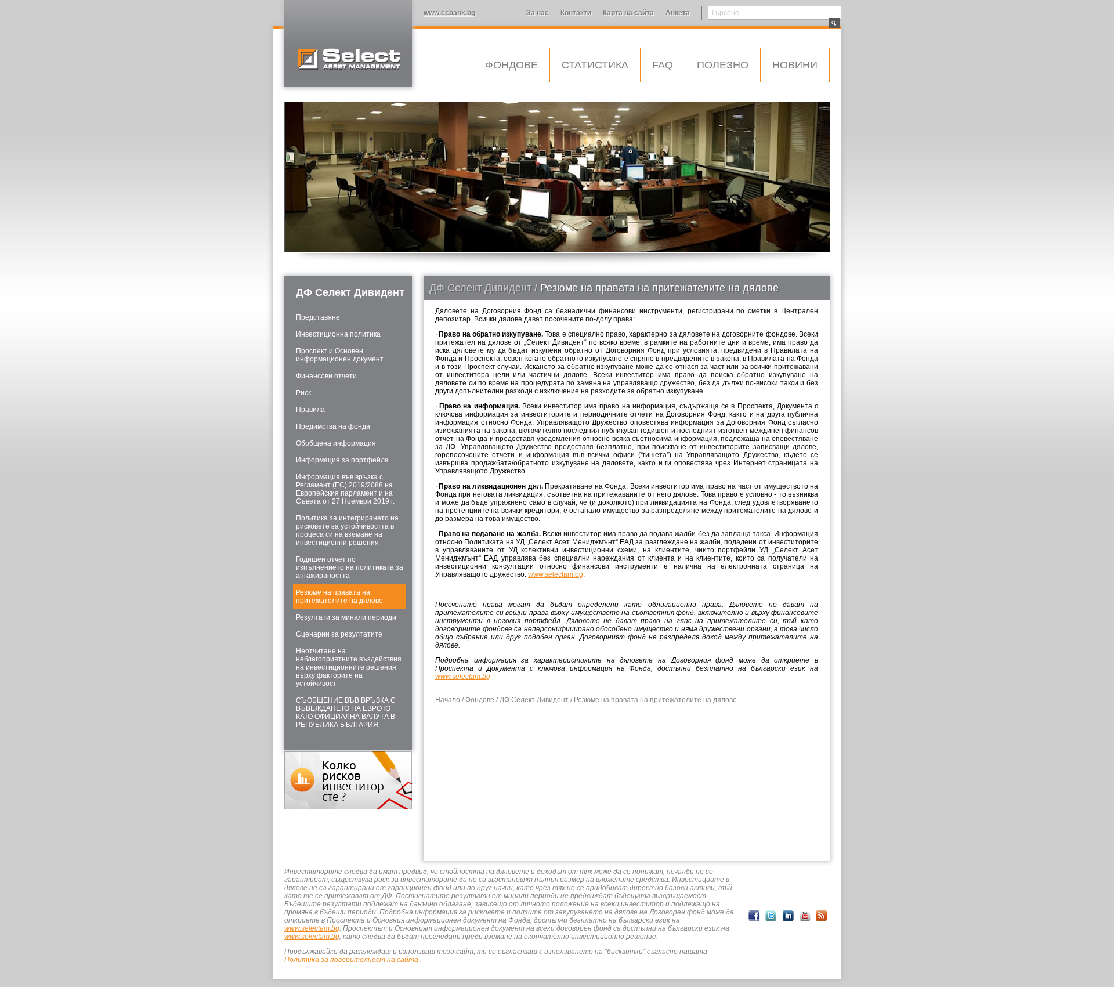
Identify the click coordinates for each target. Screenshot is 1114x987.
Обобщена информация (336, 443)
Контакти (575, 13)
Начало (447, 700)
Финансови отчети (326, 376)
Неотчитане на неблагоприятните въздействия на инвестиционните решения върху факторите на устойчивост (349, 667)
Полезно (722, 65)
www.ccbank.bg (449, 13)
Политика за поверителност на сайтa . (353, 960)
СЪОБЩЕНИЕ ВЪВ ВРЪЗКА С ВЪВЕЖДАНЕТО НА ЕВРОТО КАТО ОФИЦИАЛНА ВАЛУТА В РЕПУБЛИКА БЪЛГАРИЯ (346, 712)
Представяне (318, 317)
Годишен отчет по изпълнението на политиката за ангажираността (349, 567)
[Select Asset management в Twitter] (771, 915)
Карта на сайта (628, 13)
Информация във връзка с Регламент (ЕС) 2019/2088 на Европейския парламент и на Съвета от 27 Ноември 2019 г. (345, 489)
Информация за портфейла (342, 460)
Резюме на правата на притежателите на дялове (339, 596)
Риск (303, 393)
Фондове (511, 65)
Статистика (595, 65)
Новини (795, 65)
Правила (310, 410)
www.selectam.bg (555, 574)
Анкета (677, 13)
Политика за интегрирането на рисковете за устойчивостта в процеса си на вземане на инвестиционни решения (347, 530)
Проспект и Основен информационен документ (340, 355)
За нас (537, 13)
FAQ (662, 65)
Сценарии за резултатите (339, 634)
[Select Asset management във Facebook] (754, 915)
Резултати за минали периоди (346, 617)
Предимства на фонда (333, 426)
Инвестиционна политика (338, 334)
